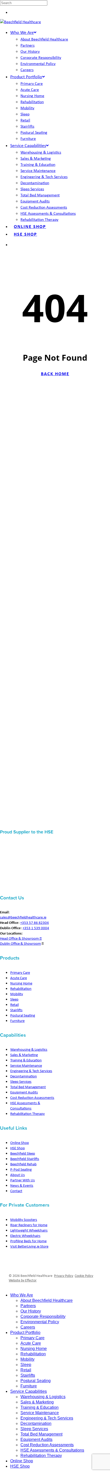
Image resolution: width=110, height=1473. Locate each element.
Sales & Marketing (24, 1054)
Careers (27, 1327)
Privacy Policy (63, 1275)
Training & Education (26, 1060)
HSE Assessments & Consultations (25, 1105)
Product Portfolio (25, 1332)
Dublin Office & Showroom (20, 943)
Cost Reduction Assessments (32, 1097)
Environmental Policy (39, 1322)
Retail (14, 1004)
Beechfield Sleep (22, 1153)
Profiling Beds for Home (28, 1241)
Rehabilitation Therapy (27, 1113)
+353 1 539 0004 (36, 927)
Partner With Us (22, 1180)
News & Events (21, 1185)
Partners (28, 1306)
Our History (30, 1311)
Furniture (17, 1020)
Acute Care (18, 977)
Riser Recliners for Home (28, 1224)
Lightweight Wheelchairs (29, 1230)
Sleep (14, 999)
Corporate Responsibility (42, 1316)
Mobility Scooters (23, 1219)
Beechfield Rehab (23, 1164)
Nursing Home (21, 983)
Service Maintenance (26, 1065)
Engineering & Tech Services (31, 1070)
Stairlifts (16, 1009)
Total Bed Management (28, 1086)
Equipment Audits (24, 1092)
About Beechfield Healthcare (46, 1300)
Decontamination (23, 1076)
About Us (17, 1174)
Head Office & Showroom (20, 938)
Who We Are (21, 1295)
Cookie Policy (84, 1275)
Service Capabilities (28, 1391)
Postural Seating (22, 1015)
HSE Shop (17, 1148)
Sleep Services (20, 1081)
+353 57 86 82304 (34, 922)
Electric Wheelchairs (25, 1235)
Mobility (16, 993)
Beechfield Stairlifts (24, 1158)
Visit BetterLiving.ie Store (29, 1246)
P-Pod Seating (21, 1169)
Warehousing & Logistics (28, 1049)
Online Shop (19, 1142)
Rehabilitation (20, 988)
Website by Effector (23, 1280)
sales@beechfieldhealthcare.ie (23, 917)
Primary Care (20, 972)
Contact (16, 1190)
